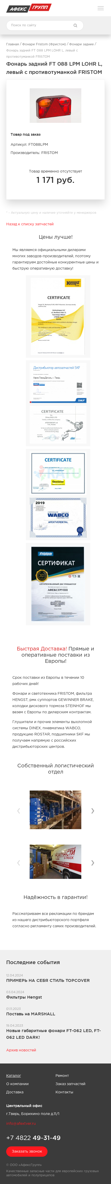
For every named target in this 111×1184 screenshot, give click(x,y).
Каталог (13, 1075)
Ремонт (62, 1075)
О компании (17, 1084)
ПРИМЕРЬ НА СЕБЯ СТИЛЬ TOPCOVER (48, 980)
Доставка (14, 1092)
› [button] (93, 810)
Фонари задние (81, 44)
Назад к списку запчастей (30, 224)
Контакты (64, 1092)
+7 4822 (33, 1138)
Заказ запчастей (70, 1084)
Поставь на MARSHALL (30, 1013)
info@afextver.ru (21, 1123)
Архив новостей (21, 1050)
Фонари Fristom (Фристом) (44, 44)
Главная (12, 44)
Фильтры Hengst (24, 997)
